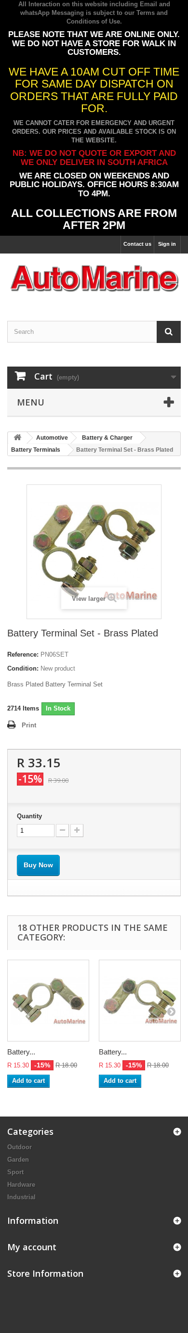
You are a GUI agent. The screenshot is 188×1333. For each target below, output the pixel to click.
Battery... (21, 1052)
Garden (18, 1159)
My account (31, 1247)
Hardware (21, 1184)
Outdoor (19, 1147)
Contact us (137, 244)
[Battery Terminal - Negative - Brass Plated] (48, 1000)
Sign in (167, 244)
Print (29, 725)
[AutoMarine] (94, 279)
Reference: (23, 654)
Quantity (29, 816)
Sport (15, 1172)
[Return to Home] (17, 438)
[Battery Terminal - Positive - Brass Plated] (140, 1000)
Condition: (23, 668)
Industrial (21, 1197)
